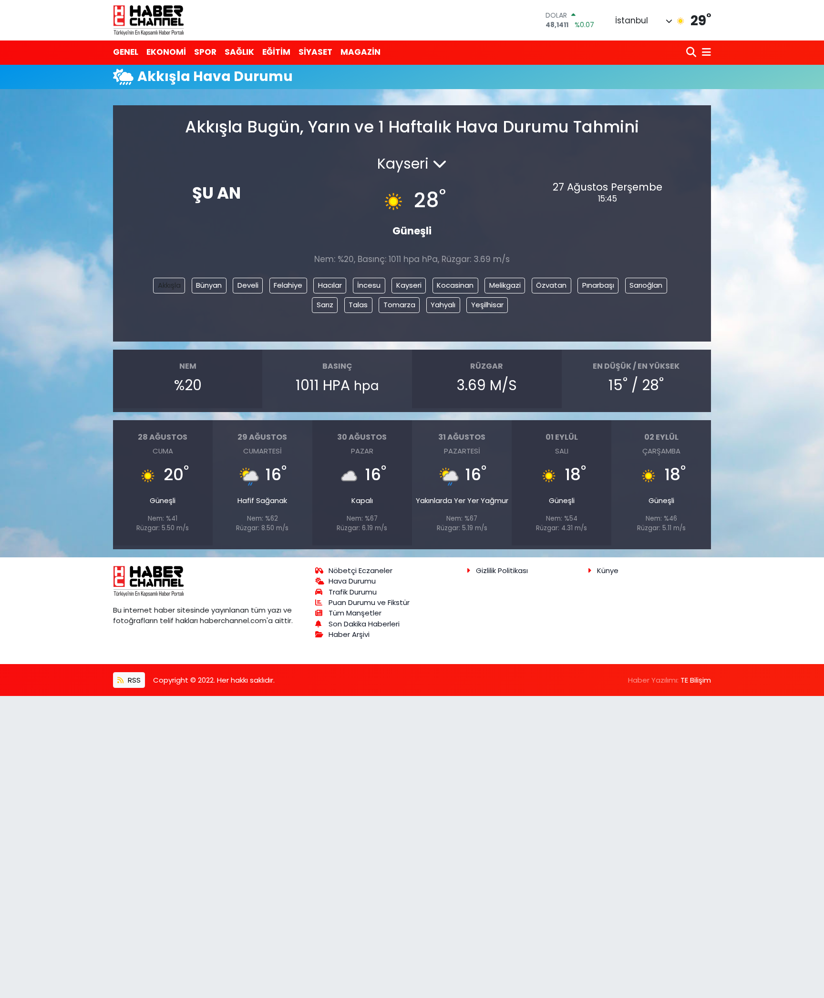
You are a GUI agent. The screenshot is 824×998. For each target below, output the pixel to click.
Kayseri (409, 285)
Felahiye (288, 285)
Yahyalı (443, 305)
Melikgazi (505, 285)
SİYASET (315, 52)
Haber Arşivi (349, 634)
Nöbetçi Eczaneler (360, 570)
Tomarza (399, 305)
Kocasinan (455, 285)
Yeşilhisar (487, 305)
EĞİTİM (276, 52)
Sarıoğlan (645, 285)
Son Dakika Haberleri (364, 624)
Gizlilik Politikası (502, 570)
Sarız (325, 305)
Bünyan (209, 285)
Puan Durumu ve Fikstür (369, 602)
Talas (358, 305)
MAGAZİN (360, 52)
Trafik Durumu (353, 592)
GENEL (125, 52)
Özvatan (551, 285)
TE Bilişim (695, 680)
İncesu (369, 285)
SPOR (205, 52)
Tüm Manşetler (355, 613)
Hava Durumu (352, 581)
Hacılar (330, 285)
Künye (607, 570)
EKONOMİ (166, 52)
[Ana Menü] (704, 52)
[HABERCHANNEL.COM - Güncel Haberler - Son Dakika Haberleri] (149, 20)
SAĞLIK (239, 52)
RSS (133, 680)
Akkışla (169, 285)
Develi (247, 285)
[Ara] (692, 52)
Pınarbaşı (598, 285)
